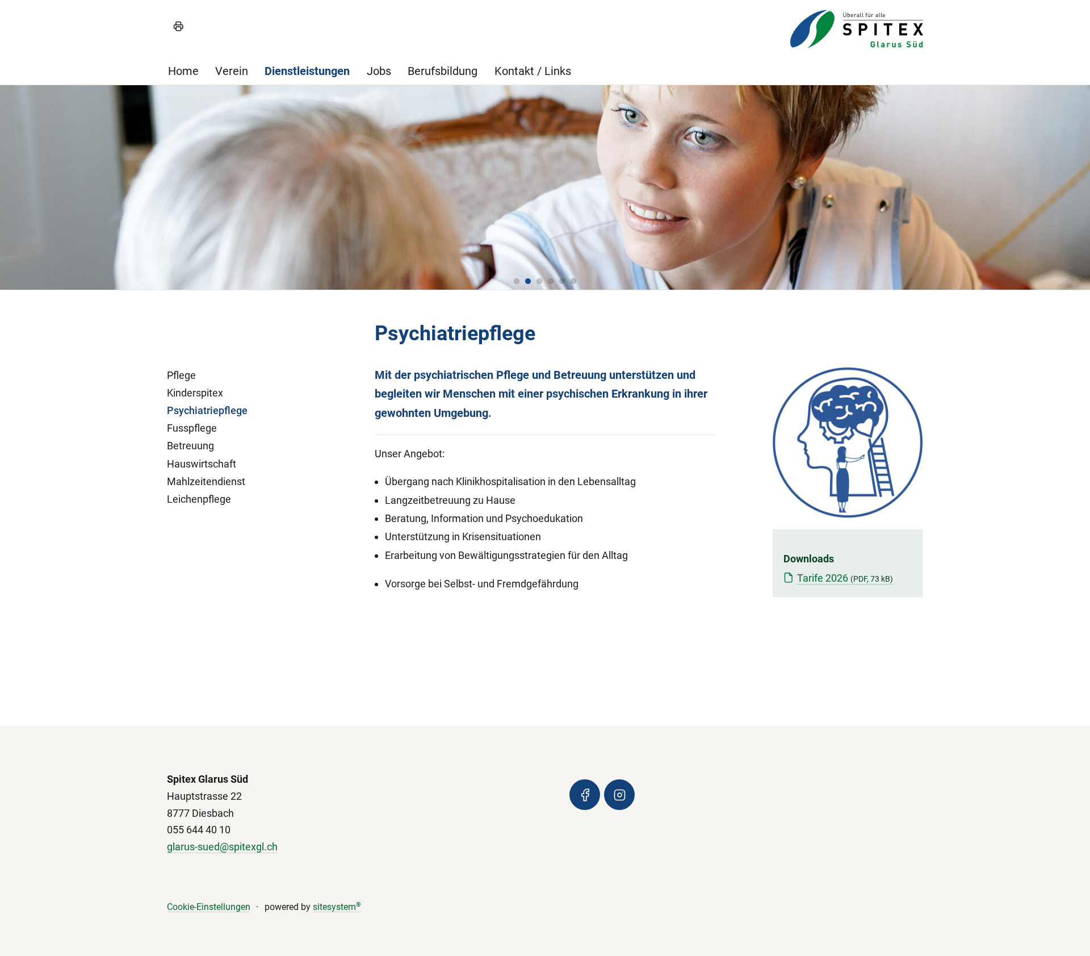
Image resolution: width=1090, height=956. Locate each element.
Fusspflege (192, 428)
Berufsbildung (442, 71)
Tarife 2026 (845, 578)
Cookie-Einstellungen (208, 906)
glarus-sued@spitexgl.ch (222, 847)
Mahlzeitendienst (206, 481)
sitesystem (337, 906)
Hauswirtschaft (201, 464)
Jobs (379, 71)
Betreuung (190, 446)
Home (183, 71)
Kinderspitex (195, 393)
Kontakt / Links (532, 71)
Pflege (181, 375)
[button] (516, 281)
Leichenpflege (199, 499)
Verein (231, 71)
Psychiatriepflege (207, 410)
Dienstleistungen (307, 71)
